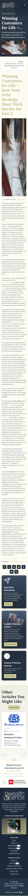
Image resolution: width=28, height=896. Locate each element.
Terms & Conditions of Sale (14, 868)
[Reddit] (19, 567)
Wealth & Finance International (14, 884)
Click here (7, 668)
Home (6, 61)
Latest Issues (12, 848)
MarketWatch (16, 322)
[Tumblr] (23, 567)
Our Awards (14, 851)
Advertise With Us (14, 853)
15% (9, 405)
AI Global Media (14, 771)
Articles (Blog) (12, 845)
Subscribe (12, 863)
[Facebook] (4, 567)
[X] (9, 567)
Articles (13, 61)
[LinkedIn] (14, 567)
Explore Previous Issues (12, 625)
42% (3, 288)
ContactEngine (20, 199)
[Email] (12, 572)
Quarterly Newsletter (9, 588)
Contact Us (14, 860)
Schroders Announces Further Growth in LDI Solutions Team (13, 736)
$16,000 (22, 301)
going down (5, 417)
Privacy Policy (14, 871)
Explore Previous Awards (12, 664)
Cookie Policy (14, 874)
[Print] (16, 572)
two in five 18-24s (7, 282)
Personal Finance (19, 561)
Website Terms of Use (14, 866)
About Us (14, 843)
